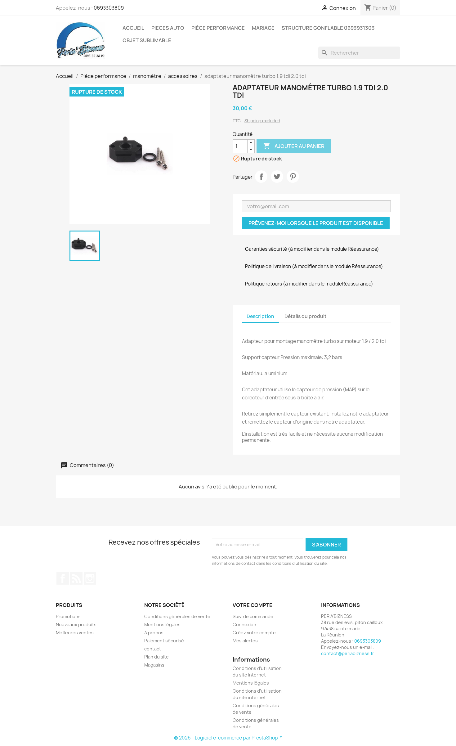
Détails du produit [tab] (305, 316)
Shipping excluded (262, 121)
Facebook (62, 578)
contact (152, 649)
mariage (263, 28)
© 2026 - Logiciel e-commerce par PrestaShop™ (228, 738)
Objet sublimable (147, 40)
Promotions (68, 616)
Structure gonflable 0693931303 (328, 28)
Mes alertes (245, 641)
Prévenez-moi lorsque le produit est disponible (315, 223)
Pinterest (293, 176)
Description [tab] (260, 316)
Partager (261, 176)
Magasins (154, 665)
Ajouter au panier (293, 146)
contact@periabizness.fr (347, 653)
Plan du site (156, 657)
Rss (76, 578)
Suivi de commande (253, 616)
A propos (153, 633)
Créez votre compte (254, 633)
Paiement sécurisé (164, 641)
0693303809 (109, 7)
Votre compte (252, 605)
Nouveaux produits (76, 624)
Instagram (90, 578)
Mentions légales (162, 624)
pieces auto (167, 28)
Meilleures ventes (75, 633)
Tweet (277, 176)
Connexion (244, 624)
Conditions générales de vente (177, 616)
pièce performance (218, 28)
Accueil (133, 28)
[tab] (337, 313)
